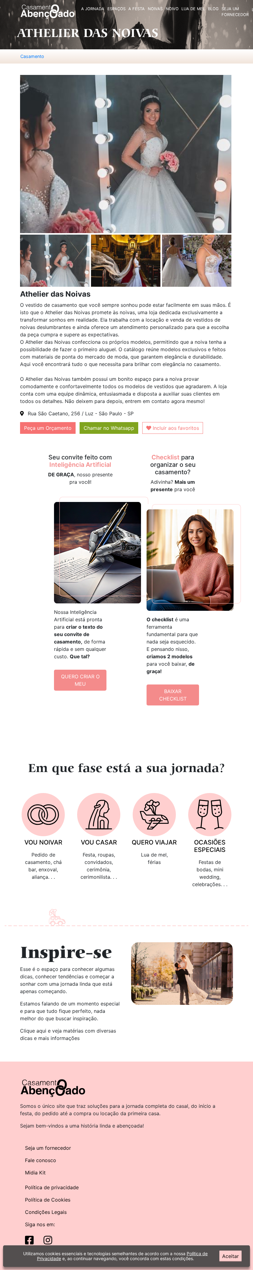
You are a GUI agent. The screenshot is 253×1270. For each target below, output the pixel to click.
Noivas (155, 8)
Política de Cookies (47, 1200)
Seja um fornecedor (48, 1148)
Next (237, 261)
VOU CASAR (99, 842)
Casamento (32, 56)
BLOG (213, 8)
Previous (15, 261)
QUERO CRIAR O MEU (80, 680)
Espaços (116, 8)
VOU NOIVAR (43, 842)
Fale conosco (40, 1160)
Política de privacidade (52, 1187)
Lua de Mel (193, 8)
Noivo (172, 8)
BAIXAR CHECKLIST (173, 695)
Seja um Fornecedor (235, 11)
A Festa (136, 8)
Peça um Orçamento (48, 428)
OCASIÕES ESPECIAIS (210, 846)
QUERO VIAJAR (154, 842)
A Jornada (92, 8)
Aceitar (230, 1256)
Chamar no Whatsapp (109, 428)
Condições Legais (46, 1212)
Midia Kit (35, 1172)
